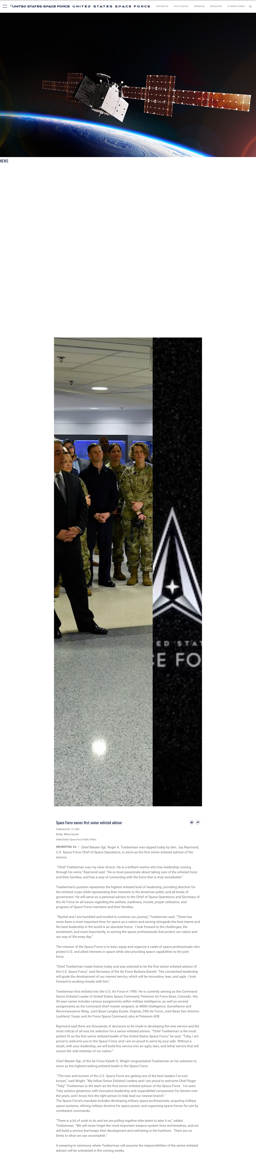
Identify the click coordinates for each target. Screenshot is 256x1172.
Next (148, 572)
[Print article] (192, 822)
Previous (59, 572)
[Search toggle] (250, 6)
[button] (4, 6)
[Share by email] (198, 822)
